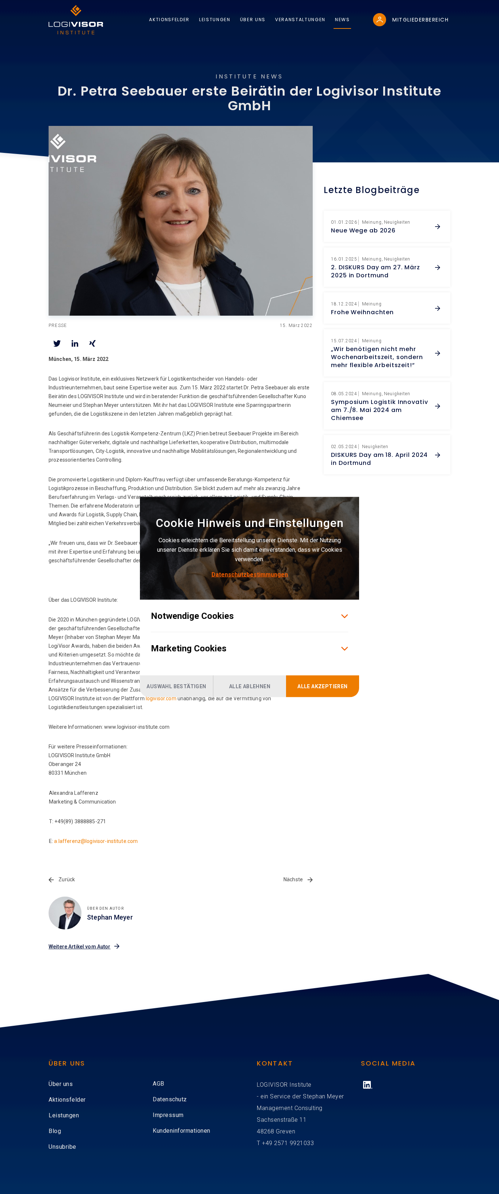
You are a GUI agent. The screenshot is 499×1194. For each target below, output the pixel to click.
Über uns (61, 1084)
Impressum (168, 1115)
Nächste (293, 879)
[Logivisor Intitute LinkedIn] (367, 1085)
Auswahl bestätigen (176, 686)
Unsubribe (62, 1146)
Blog (55, 1131)
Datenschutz (170, 1099)
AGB (158, 1083)
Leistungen (64, 1115)
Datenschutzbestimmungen (250, 574)
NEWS (342, 19)
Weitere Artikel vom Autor (80, 947)
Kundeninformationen (181, 1130)
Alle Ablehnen (249, 686)
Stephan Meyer (110, 917)
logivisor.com (161, 698)
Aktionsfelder (67, 1099)
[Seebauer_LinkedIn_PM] (181, 221)
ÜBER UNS (253, 19)
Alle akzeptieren (322, 686)
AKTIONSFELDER (169, 19)
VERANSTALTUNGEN (300, 19)
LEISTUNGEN (215, 19)
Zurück (66, 879)
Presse (58, 325)
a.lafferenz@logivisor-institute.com (96, 841)
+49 (268, 1143)
